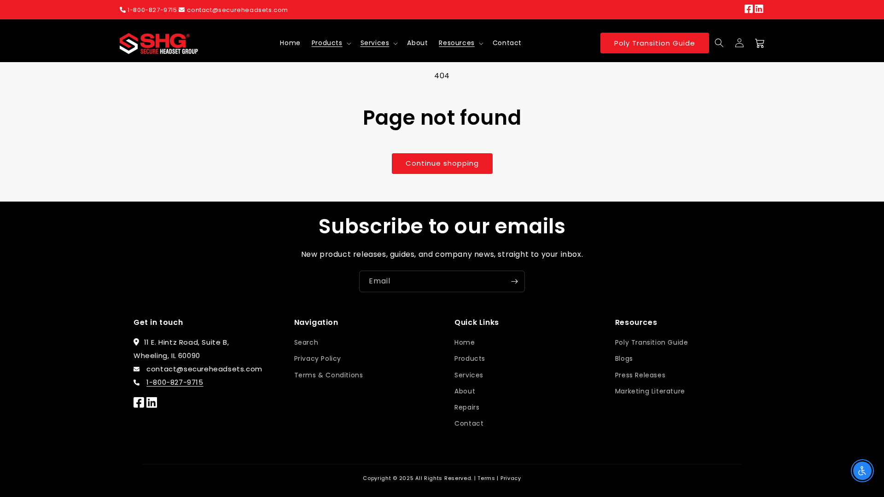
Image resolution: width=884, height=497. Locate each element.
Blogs (624, 358)
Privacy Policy (317, 358)
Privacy (510, 478)
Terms (486, 478)
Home (464, 342)
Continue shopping (442, 163)
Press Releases (640, 375)
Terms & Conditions (328, 375)
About (464, 391)
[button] (330, 42)
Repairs (466, 407)
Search (306, 342)
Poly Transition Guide (654, 43)
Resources (456, 43)
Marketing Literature (650, 391)
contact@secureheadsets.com (237, 10)
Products (327, 43)
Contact (468, 423)
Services (375, 43)
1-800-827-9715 (152, 10)
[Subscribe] (514, 281)
